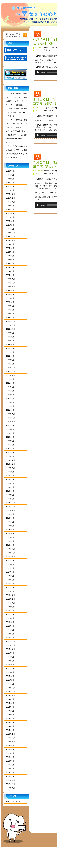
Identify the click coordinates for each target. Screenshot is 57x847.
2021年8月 (10, 383)
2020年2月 (10, 452)
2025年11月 (10, 198)
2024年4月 (10, 263)
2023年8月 (10, 294)
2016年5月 (10, 622)
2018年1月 (10, 545)
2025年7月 (10, 209)
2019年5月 (10, 483)
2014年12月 (10, 688)
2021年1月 (10, 410)
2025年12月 (10, 194)
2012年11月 (10, 784)
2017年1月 (10, 591)
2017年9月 (10, 560)
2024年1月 (10, 275)
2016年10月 (10, 603)
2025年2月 (10, 225)
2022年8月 (10, 337)
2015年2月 (10, 680)
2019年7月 (10, 479)
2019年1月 (10, 499)
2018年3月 (10, 537)
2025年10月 (10, 202)
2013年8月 (10, 749)
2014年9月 (10, 699)
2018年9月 (10, 514)
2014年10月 (10, 695)
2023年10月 (10, 287)
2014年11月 (10, 691)
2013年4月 (10, 765)
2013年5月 (10, 761)
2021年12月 (10, 368)
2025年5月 (10, 217)
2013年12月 (10, 734)
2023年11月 (10, 283)
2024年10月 (10, 240)
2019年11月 (10, 464)
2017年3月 (10, 584)
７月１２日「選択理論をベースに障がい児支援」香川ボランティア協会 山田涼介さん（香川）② (16, 110)
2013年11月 (10, 738)
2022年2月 (10, 360)
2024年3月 (10, 267)
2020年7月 (10, 433)
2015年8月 (10, 657)
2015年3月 (10, 676)
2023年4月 (10, 306)
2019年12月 (10, 460)
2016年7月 (10, 614)
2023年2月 (10, 314)
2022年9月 (10, 333)
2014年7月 (10, 707)
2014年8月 (10, 703)
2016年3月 (10, 630)
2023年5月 (10, 302)
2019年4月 (10, 487)
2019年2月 (10, 495)
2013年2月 (10, 772)
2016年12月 (10, 595)
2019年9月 (10, 472)
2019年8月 (10, 476)
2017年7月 (10, 568)
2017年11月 (10, 553)
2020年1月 (10, 456)
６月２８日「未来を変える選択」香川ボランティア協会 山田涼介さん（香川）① (16, 123)
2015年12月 (10, 641)
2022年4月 (10, 352)
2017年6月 (10, 572)
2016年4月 (10, 626)
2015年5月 (10, 668)
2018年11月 (10, 506)
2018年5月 (10, 530)
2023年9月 (10, 290)
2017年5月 (10, 576)
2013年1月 (10, 776)
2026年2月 (10, 186)
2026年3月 (10, 182)
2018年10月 (10, 510)
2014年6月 (10, 711)
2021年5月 (10, 395)
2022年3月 (10, 356)
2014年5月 (10, 715)
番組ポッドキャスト (13, 801)
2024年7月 (10, 252)
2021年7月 (10, 387)
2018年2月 (10, 541)
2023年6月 (10, 298)
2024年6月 (10, 256)
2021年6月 (10, 391)
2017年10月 (10, 557)
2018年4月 (10, 533)
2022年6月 (10, 344)
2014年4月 (10, 718)
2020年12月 (10, 414)
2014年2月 (10, 726)
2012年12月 (10, 780)
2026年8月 (10, 171)
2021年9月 (10, 379)
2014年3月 (10, 722)
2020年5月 (10, 441)
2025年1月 (10, 229)
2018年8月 (10, 518)
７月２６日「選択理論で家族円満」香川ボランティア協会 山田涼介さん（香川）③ (16, 97)
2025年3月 (10, 221)
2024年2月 (10, 271)
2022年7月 (10, 341)
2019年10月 (10, 468)
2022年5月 (10, 348)
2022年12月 (10, 321)
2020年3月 (10, 449)
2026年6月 (10, 175)
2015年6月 (10, 665)
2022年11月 (10, 325)
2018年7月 (10, 522)
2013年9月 (10, 745)
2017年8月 (10, 564)
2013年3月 (10, 769)
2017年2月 (10, 587)
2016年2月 (10, 634)
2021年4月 (10, 398)
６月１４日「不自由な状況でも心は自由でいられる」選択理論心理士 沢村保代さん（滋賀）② (16, 136)
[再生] (38, 72)
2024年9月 (10, 244)
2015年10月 (10, 649)
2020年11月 (10, 418)
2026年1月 (10, 190)
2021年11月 (10, 371)
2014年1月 (10, 730)
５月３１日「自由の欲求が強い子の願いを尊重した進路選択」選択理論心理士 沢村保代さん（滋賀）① (16, 151)
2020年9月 (10, 425)
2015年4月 (10, 672)
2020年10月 (10, 422)
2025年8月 (10, 206)
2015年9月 (10, 653)
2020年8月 (10, 429)
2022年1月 (10, 364)
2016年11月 (10, 599)
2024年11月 (10, 236)
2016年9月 (10, 607)
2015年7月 (10, 661)
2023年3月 (10, 310)
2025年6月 (10, 213)
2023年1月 (10, 317)
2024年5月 (10, 260)
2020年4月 (10, 445)
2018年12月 (10, 503)
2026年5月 (10, 179)
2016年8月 (10, 611)
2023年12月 (10, 279)
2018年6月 (10, 526)
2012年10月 (10, 788)
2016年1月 (10, 638)
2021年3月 (10, 402)
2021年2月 (10, 406)
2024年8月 (10, 248)
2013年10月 (10, 742)
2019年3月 (10, 491)
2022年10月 (10, 329)
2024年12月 (10, 233)
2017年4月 (10, 580)
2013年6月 (10, 757)
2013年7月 (10, 753)
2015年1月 (10, 684)
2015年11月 (10, 645)
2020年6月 (10, 437)
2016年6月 (10, 618)
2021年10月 (10, 375)
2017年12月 (10, 549)
